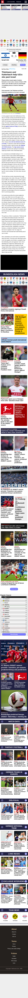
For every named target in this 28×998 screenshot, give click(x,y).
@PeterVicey (12, 68)
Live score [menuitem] (11, 2)
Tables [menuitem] (18, 2)
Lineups (5, 64)
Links (14, 963)
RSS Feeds (14, 960)
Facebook (14, 958)
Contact (14, 934)
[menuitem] (3, 1)
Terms (14, 944)
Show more (14, 589)
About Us (14, 931)
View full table (14, 634)
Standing (14, 64)
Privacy (14, 946)
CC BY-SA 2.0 (17, 113)
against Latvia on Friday (12, 126)
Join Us (14, 936)
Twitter (14, 956)
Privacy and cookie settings (14, 948)
